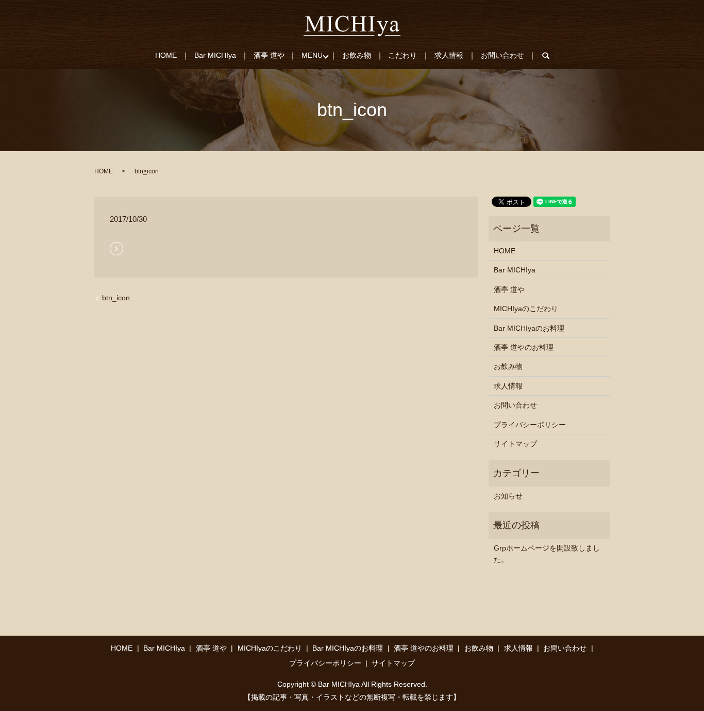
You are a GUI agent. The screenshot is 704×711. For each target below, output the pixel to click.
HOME (166, 55)
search (551, 56)
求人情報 (448, 55)
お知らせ (508, 496)
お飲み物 (356, 55)
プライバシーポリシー (530, 425)
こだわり (402, 55)
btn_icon (116, 298)
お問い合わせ (502, 55)
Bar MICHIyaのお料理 (529, 328)
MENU (312, 55)
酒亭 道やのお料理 (524, 347)
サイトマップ (515, 444)
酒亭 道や (269, 55)
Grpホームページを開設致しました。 (547, 553)
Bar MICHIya (215, 55)
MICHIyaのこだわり (526, 308)
